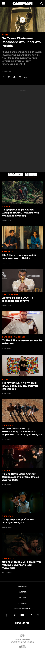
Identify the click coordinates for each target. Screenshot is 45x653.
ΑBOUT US (22, 597)
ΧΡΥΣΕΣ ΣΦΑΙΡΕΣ (11, 294)
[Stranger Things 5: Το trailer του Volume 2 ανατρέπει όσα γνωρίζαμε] (22, 544)
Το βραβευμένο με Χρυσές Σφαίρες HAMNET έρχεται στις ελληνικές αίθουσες (20, 213)
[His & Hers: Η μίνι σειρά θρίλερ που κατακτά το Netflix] (22, 237)
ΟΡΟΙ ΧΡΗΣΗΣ (22, 603)
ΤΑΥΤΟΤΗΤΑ (22, 592)
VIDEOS (6, 35)
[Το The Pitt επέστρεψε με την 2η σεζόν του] (22, 322)
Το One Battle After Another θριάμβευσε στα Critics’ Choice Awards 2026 (20, 477)
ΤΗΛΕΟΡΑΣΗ (8, 252)
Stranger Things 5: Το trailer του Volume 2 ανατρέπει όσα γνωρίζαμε (22, 565)
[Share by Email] (25, 77)
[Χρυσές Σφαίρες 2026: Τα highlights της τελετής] (22, 280)
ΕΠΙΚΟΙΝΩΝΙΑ (22, 586)
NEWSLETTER (22, 623)
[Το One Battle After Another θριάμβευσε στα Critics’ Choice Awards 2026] (22, 456)
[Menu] (3, 3)
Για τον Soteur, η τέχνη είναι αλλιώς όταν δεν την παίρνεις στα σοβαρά (20, 386)
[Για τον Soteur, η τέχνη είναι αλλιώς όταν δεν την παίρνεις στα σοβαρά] (22, 365)
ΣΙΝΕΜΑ (6, 206)
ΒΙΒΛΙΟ (5, 379)
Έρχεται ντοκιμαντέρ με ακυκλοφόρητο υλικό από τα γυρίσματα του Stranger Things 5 (22, 431)
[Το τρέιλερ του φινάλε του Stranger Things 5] (22, 502)
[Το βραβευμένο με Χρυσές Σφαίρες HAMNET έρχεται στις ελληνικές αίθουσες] (22, 192)
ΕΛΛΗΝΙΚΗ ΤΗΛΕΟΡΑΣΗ (14, 337)
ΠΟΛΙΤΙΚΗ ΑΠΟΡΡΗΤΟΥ (22, 609)
